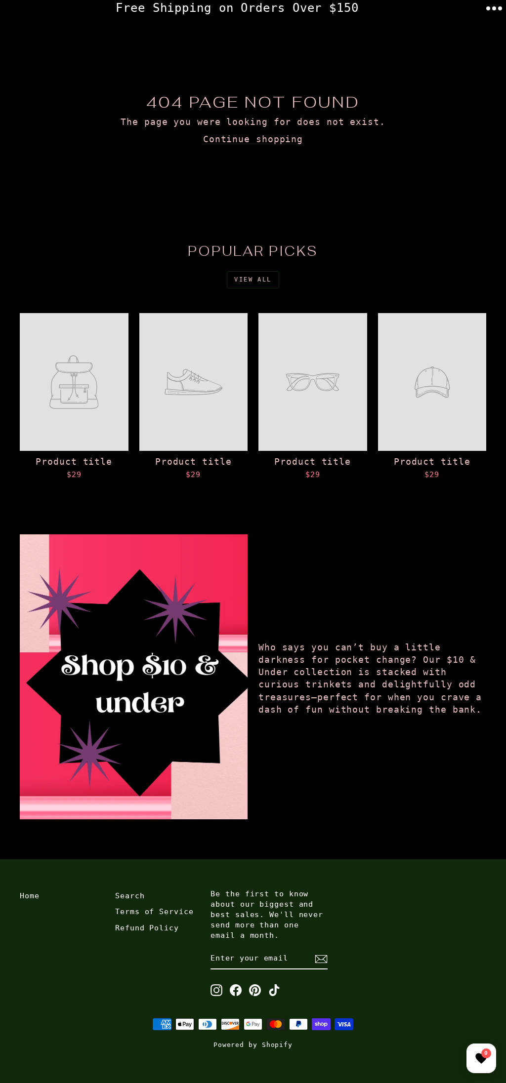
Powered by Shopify (253, 1044)
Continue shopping (253, 139)
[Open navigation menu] (494, 8)
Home (30, 895)
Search (129, 895)
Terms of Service (154, 911)
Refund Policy (147, 927)
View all (252, 279)
